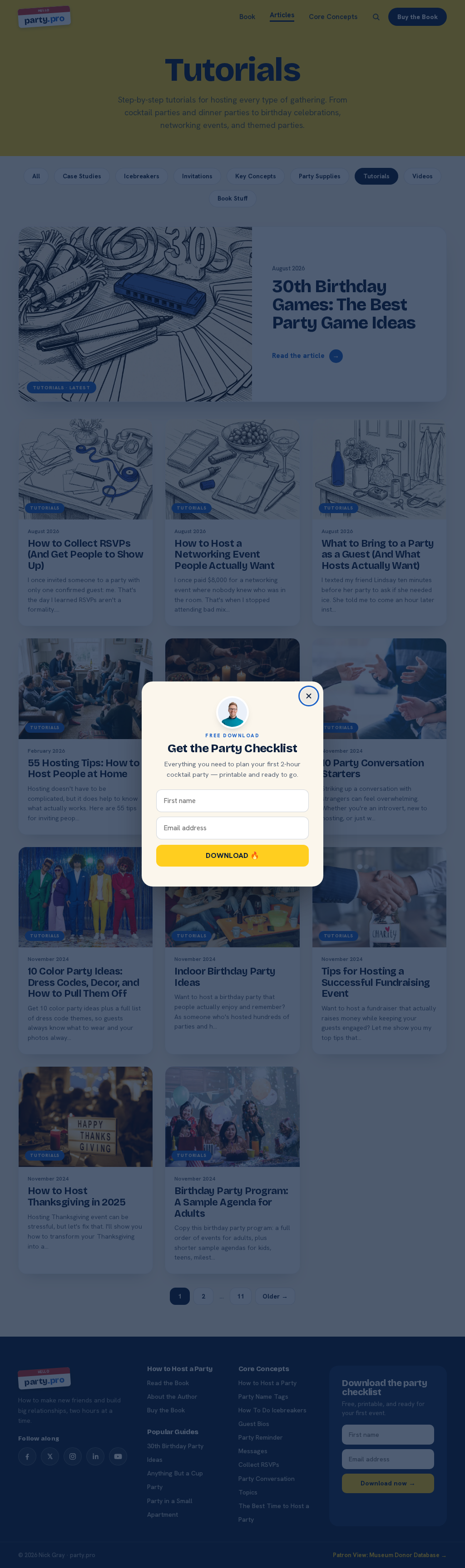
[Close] (309, 696)
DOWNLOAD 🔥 (232, 855)
